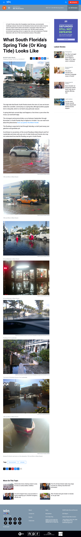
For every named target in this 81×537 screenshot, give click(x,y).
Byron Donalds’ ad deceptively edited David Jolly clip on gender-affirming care (70, 89)
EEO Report (65, 513)
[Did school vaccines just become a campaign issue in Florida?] (59, 70)
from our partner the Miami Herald (27, 122)
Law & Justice (68, 99)
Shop (47, 510)
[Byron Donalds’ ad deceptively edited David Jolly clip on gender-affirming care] (59, 85)
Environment (12, 462)
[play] (4, 8)
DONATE (74, 2)
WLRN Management (67, 522)
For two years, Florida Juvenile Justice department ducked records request (70, 105)
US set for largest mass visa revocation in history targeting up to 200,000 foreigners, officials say (25, 495)
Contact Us (31, 513)
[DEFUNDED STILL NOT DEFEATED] (66, 30)
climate (22, 462)
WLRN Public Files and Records (70, 510)
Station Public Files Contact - (69, 516)
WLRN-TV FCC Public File (52, 519)
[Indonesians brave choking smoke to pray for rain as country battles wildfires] (8, 486)
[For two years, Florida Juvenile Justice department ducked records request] (59, 102)
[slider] (11, 8)
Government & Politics (69, 68)
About (30, 510)
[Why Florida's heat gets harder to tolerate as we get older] (45, 496)
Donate (30, 517)
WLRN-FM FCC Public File (52, 521)
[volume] (9, 8)
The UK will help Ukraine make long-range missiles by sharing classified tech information (62, 485)
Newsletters (49, 513)
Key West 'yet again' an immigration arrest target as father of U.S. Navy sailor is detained (70, 57)
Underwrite (31, 520)
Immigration (68, 51)
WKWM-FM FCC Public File (52, 522)
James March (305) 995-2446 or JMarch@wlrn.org (69, 520)
